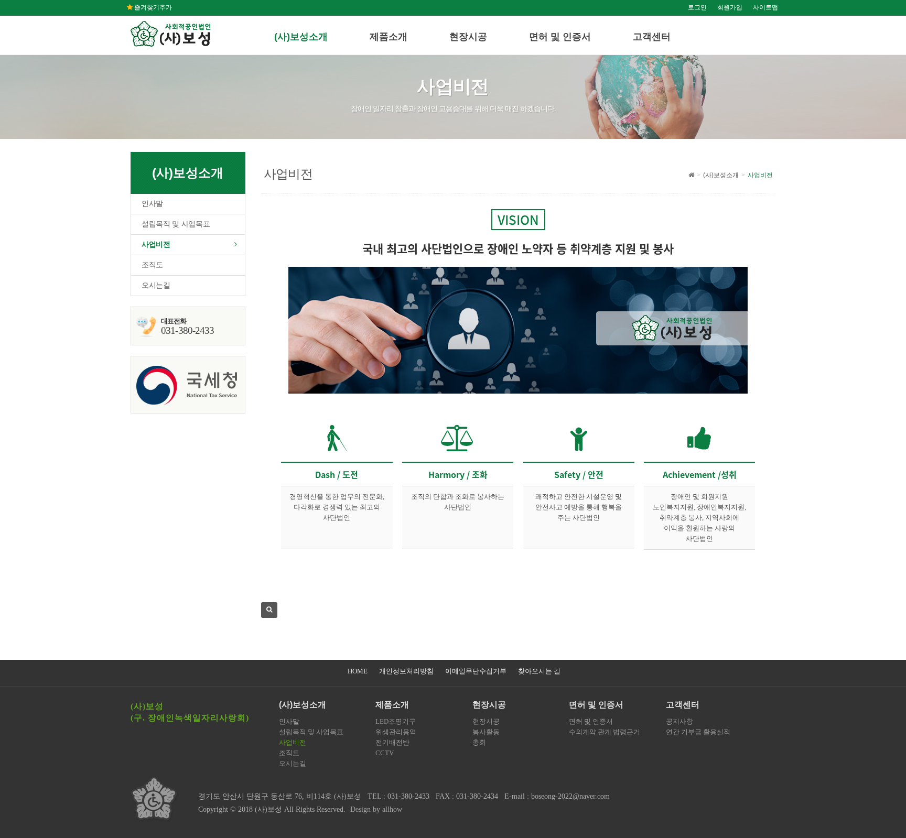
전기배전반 (392, 742)
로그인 (697, 7)
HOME (358, 671)
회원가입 (729, 7)
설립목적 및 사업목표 (176, 224)
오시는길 (156, 285)
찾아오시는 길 (539, 671)
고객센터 (652, 36)
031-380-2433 (408, 796)
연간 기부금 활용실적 (698, 732)
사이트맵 (765, 7)
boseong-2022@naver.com (570, 796)
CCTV (384, 753)
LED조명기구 (395, 721)
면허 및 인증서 (560, 36)
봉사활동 (486, 732)
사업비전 (156, 244)
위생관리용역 (395, 732)
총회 (479, 742)
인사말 (152, 204)
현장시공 (468, 36)
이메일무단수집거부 (475, 671)
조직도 (152, 265)
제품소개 (388, 36)
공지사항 (679, 721)
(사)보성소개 (301, 36)
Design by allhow (376, 809)
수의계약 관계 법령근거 (604, 732)
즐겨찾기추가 (152, 7)
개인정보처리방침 (406, 671)
